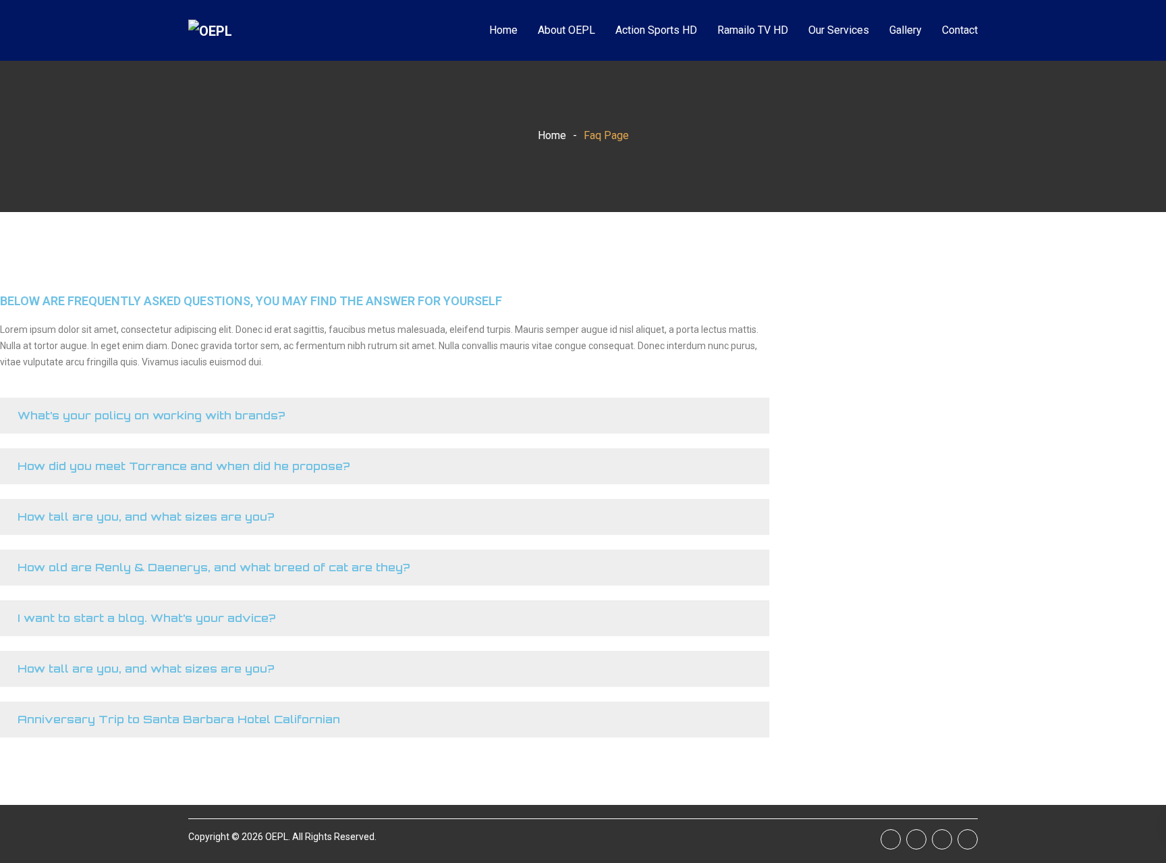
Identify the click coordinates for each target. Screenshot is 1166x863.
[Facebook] (891, 839)
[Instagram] (967, 839)
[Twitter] (942, 839)
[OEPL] (238, 30)
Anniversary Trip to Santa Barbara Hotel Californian (179, 719)
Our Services (838, 30)
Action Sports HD (656, 30)
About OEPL (566, 30)
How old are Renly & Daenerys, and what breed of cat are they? (214, 567)
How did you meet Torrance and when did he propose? (184, 466)
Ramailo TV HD (752, 30)
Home (503, 30)
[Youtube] (916, 839)
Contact (960, 30)
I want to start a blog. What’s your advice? (147, 618)
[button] (384, 416)
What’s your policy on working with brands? (151, 415)
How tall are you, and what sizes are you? (146, 516)
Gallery (905, 30)
